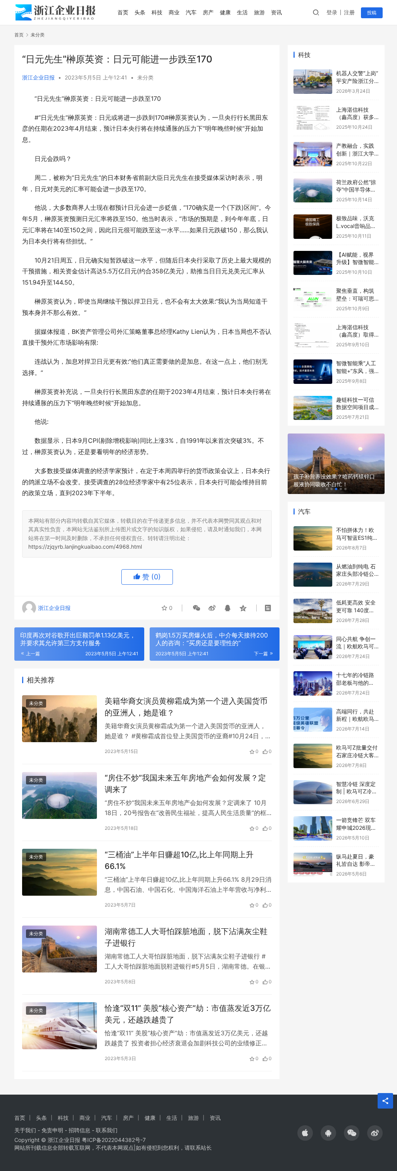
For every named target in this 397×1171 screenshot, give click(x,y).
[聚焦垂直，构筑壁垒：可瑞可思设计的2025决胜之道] (312, 299)
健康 (225, 12)
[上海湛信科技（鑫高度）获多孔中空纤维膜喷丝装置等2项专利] (312, 118)
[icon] (305, 1133)
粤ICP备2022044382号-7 (114, 1139)
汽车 (191, 12)
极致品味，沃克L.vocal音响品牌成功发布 (356, 226)
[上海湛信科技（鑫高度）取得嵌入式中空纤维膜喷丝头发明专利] (312, 335)
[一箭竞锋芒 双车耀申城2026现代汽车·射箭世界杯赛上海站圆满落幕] (312, 828)
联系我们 (106, 1130)
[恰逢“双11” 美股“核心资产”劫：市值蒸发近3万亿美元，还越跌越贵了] (59, 1025)
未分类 (145, 77)
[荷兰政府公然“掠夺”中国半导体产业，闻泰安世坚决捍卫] (312, 190)
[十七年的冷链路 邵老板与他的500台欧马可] (312, 683)
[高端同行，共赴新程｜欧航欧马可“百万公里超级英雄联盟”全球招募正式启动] (312, 720)
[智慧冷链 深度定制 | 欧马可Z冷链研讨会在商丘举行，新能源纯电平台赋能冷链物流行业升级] (312, 792)
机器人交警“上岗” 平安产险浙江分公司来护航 (357, 81)
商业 (174, 12)
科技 (157, 12)
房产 (208, 12)
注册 (349, 12)
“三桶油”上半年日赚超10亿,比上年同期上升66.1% (179, 860)
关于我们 (25, 1130)
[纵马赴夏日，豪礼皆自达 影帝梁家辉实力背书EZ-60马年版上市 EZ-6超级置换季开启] (312, 865)
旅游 (259, 12)
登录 (331, 12)
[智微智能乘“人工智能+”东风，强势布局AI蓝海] (312, 371)
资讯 (276, 12)
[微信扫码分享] (197, 608)
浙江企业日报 (38, 77)
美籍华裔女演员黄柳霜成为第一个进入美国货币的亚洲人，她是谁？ (186, 706)
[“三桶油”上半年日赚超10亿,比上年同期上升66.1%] (59, 872)
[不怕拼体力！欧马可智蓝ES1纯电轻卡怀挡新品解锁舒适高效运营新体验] (312, 538)
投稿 (371, 13)
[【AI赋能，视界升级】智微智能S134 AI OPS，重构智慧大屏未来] (312, 263)
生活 (242, 12)
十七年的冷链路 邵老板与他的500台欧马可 (355, 682)
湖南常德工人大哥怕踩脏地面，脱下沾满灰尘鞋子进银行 (186, 937)
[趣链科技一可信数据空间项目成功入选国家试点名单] (312, 408)
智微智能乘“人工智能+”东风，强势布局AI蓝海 (356, 371)
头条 (140, 12)
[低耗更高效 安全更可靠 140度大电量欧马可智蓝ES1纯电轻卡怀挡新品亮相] (312, 611)
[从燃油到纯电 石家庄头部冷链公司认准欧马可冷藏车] (312, 575)
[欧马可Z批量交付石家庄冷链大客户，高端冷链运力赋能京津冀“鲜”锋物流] (312, 756)
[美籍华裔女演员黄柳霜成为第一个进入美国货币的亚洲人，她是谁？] (59, 718)
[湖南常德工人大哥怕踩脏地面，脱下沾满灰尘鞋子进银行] (59, 949)
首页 (122, 12)
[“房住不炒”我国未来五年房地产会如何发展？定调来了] (59, 795)
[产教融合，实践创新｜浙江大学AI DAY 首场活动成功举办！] (312, 154)
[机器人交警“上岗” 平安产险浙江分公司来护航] (312, 81)
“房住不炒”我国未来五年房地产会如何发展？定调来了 (185, 783)
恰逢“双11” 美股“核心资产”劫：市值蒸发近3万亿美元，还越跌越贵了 (188, 1013)
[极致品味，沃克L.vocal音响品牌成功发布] (312, 226)
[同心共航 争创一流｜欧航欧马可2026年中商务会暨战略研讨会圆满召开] (312, 647)
